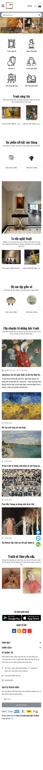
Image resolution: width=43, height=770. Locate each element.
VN (28, 6)
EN (31, 6)
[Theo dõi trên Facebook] (14, 631)
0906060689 (9, 680)
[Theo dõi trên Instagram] (29, 631)
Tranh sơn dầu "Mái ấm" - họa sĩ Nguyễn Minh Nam (11, 123)
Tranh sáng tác (21, 96)
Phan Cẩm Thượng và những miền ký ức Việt (18, 504)
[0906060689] (38, 544)
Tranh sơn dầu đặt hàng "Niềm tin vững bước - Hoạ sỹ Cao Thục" (31, 268)
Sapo (11, 718)
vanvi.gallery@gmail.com (12, 675)
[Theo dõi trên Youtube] (24, 631)
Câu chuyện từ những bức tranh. (21, 328)
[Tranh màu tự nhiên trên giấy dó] (11, 257)
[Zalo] (38, 538)
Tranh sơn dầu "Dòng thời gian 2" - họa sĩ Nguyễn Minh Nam (31, 123)
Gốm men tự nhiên (11, 167)
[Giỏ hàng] (39, 5)
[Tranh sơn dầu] (11, 112)
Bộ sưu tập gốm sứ (21, 286)
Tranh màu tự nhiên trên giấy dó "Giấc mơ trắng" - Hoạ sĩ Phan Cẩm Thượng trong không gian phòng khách (11, 268)
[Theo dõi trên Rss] (19, 631)
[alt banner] (21, 207)
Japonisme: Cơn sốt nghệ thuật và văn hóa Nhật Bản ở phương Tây (21, 374)
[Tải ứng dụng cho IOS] (31, 618)
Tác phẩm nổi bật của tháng (21, 142)
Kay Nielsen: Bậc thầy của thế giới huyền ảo (18, 542)
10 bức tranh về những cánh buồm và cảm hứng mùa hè (21, 465)
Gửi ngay (23, 705)
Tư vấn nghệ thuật (21, 238)
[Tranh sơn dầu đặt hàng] (31, 257)
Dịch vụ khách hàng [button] (10, 687)
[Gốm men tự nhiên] (11, 156)
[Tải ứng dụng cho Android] (11, 618)
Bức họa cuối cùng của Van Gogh (14, 427)
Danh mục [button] (6, 642)
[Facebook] (38, 532)
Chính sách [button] (6, 647)
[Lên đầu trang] (35, 765)
